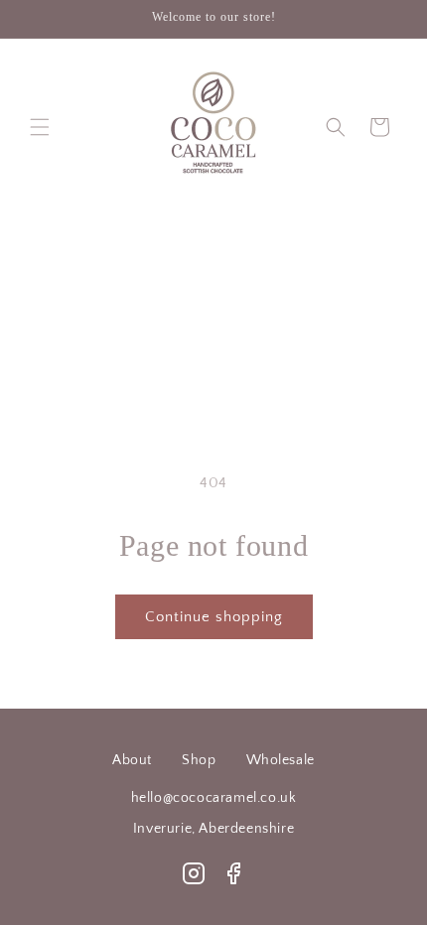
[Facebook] (233, 873)
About (132, 760)
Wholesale (280, 760)
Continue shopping (214, 616)
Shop (198, 760)
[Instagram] (194, 873)
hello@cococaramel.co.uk (214, 798)
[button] (40, 127)
